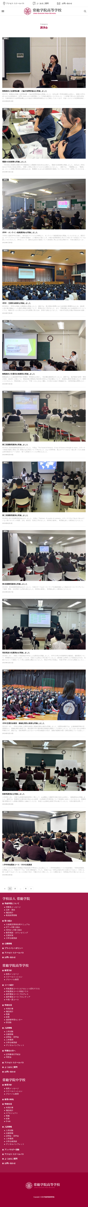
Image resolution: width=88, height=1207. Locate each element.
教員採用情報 (11, 915)
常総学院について (12, 903)
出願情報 (9, 1034)
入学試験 (9, 1031)
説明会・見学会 (12, 1037)
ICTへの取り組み (13, 927)
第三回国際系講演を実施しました (15, 445)
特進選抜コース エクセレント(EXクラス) (22, 989)
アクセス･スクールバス (15, 3)
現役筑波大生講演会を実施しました (16, 653)
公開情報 (8, 944)
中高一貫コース (12, 1000)
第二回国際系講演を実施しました (15, 515)
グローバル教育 (12, 979)
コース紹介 (9, 985)
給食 (8, 1017)
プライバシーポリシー (14, 948)
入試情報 (8, 1028)
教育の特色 (9, 1099)
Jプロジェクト (12, 1113)
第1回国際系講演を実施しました (14, 584)
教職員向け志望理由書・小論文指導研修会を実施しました (24, 91)
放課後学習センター (14, 1020)
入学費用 (9, 1040)
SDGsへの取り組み (14, 930)
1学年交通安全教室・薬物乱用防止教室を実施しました (23, 723)
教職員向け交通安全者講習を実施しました (18, 374)
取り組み (8, 921)
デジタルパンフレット (15, 1045)
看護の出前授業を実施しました (14, 162)
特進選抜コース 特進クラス (17, 991)
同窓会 (8, 1057)
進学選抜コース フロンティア (18, 997)
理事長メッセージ (13, 907)
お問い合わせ (67, 3)
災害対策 (9, 935)
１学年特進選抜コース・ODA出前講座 (17, 865)
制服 (8, 1014)
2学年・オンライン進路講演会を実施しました (20, 232)
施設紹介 (9, 913)
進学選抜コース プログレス (17, 994)
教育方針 (8, 970)
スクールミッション (14, 977)
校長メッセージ (12, 974)
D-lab (8, 1121)
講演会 (5, 38)
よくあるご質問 (43, 3)
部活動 (8, 1022)
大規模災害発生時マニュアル (18, 924)
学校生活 (8, 1005)
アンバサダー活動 (12, 1150)
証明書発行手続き (13, 1054)
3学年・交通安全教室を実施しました (16, 303)
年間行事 (9, 1009)
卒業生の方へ (10, 1051)
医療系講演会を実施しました (13, 794)
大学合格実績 (11, 938)
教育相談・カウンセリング (17, 933)
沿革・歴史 (10, 910)
